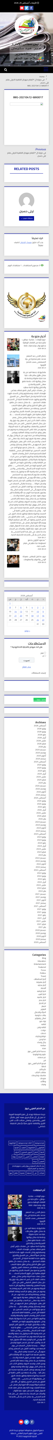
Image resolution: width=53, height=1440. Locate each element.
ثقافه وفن (41, 1027)
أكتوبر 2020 (41, 936)
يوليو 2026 (41, 728)
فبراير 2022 (41, 888)
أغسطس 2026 (40, 725)
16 (43, 616)
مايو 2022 (42, 879)
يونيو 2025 (41, 768)
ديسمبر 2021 (40, 894)
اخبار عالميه (41, 997)
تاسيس (42, 1161)
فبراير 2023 (41, 852)
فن (44, 1060)
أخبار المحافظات (40, 979)
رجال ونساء (41, 1042)
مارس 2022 (41, 885)
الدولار (17, 1152)
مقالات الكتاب (40, 1072)
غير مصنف (41, 1057)
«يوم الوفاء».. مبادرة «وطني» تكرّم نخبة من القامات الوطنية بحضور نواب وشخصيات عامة (34, 342)
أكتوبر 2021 (41, 900)
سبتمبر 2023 (41, 831)
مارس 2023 (41, 849)
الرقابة (42, 1156)
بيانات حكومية (40, 1015)
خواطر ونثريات (40, 1036)
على (35, 1173)
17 (38, 616)
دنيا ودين (42, 1039)
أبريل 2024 (41, 810)
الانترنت (23, 1147)
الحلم (36, 1152)
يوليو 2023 (41, 837)
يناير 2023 (42, 855)
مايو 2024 (42, 807)
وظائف (43, 1081)
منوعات (43, 1078)
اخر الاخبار (42, 1003)
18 (32, 616)
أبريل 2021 (41, 918)
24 (38, 620)
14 (15, 611)
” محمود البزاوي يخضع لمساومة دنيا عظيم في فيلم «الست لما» (34, 543)
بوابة (14, 1156)
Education (42, 961)
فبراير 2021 (41, 924)
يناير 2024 (42, 819)
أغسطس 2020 (40, 942)
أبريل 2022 (41, 882)
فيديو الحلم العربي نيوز (37, 1063)
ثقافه (43, 1024)
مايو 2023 (42, 843)
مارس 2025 (41, 777)
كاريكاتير (42, 1069)
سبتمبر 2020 (41, 939)
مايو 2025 (42, 771)
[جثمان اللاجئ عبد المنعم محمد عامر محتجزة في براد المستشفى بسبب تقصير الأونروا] (15, 1218)
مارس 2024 (41, 813)
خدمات (43, 1033)
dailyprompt (39, 1143)
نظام (16, 1173)
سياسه (43, 1045)
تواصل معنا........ (39, 700)
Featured (42, 967)
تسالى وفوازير (40, 1018)
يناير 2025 (42, 783)
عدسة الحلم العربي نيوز (37, 1051)
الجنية (42, 1152)
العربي (27, 1156)
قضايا (44, 1066)
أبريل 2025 (41, 774)
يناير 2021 (42, 927)
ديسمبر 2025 (40, 750)
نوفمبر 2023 (40, 825)
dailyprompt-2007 (25, 1143)
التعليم (43, 1009)
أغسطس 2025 (40, 762)
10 (38, 611)
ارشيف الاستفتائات (38, 673)
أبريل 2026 (41, 737)
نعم (42, 653)
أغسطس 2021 (40, 906)
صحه (44, 1048)
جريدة (35, 1161)
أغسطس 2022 (40, 870)
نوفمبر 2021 (40, 897)
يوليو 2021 (41, 909)
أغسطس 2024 (40, 798)
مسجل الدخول (26, 242)
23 (43, 620)
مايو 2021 (42, 915)
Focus (43, 970)
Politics (43, 973)
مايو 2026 (42, 734)
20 (21, 616)
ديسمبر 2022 (40, 858)
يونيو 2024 (41, 804)
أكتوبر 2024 (41, 792)
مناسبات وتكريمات (38, 1075)
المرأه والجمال (40, 1012)
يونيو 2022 (41, 876)
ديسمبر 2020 (40, 930)
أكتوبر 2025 (41, 756)
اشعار (44, 1006)
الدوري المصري (27, 1152)
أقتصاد (43, 988)
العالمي (34, 1156)
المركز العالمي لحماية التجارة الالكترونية (24, 1434)
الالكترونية (31, 1147)
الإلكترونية (12, 1143)
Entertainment (40, 964)
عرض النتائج (26, 667)
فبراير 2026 (41, 743)
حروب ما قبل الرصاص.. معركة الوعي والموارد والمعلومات (34, 558)
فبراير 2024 (41, 816)
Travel (43, 976)
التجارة (17, 1147)
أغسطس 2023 (40, 834)
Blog (44, 958)
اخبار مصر (42, 1000)
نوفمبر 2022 (40, 861)
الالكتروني (40, 1147)
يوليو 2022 (41, 873)
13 (21, 611)
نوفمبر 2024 (40, 789)
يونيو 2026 (41, 731)
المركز (20, 1156)
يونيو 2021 (41, 912)
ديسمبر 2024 (40, 786)
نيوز (11, 1173)
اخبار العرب (42, 994)
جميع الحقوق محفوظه (34, 1430)
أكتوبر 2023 (41, 828)
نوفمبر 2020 (40, 933)
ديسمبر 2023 (40, 822)
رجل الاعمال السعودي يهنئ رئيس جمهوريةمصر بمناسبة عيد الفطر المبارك (28, 1167)
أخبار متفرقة (41, 982)
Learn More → (26, 218)
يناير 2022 (42, 891)
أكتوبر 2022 (41, 864)
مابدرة (22, 1173)
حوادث (43, 1030)
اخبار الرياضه (41, 991)
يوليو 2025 (41, 765)
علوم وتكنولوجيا (39, 1054)
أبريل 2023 (41, 846)
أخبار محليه (42, 985)
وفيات (43, 1084)
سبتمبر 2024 (41, 795)
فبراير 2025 (41, 780)
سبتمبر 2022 (41, 867)
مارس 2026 (41, 740)
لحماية (29, 1173)
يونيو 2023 (41, 840)
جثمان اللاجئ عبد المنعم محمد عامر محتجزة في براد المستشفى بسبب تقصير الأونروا (35, 360)
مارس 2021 (41, 921)
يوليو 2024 (41, 801)
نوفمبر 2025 (40, 753)
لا (43, 656)
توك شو (42, 1021)
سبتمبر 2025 (41, 759)
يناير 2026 (42, 747)
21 (15, 616)
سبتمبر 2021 (41, 903)
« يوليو (27, 631)
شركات (41, 1173)
